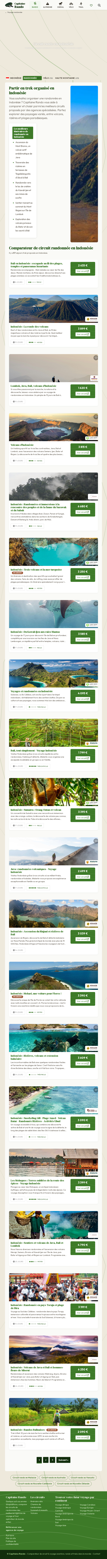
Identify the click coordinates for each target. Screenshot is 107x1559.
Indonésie (15, 78)
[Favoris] (96, 298)
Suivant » (63, 1460)
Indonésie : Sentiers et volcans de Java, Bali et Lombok (37, 1244)
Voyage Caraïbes (87, 1505)
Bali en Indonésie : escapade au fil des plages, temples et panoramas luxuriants (37, 265)
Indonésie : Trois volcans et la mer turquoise (36, 571)
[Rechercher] (99, 5)
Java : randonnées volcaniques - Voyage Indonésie (33, 870)
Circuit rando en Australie (53, 1477)
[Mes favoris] (91, 5)
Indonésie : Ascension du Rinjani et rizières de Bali (37, 933)
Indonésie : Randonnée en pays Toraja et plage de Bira (37, 1306)
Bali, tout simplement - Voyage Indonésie (34, 750)
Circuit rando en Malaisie (24, 1477)
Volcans (34, 1513)
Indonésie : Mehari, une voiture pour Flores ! (36, 995)
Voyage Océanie (87, 1513)
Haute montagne (67, 78)
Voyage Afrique (62, 1505)
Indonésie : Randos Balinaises (33, 1429)
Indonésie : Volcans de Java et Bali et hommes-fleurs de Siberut (37, 1369)
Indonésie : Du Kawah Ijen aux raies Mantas (35, 632)
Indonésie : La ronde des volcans (29, 326)
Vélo (48, 78)
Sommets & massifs (39, 1510)
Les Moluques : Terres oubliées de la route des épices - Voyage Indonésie (37, 1182)
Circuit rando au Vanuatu (82, 1477)
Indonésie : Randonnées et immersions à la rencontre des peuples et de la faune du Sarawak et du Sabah (38, 507)
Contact (96, 1554)
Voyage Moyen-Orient (90, 1510)
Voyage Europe (86, 1507)
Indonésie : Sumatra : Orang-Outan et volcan (36, 810)
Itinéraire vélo (37, 1501)
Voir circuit (82, 271)
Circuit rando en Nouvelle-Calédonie (35, 1483)
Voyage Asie (60, 1525)
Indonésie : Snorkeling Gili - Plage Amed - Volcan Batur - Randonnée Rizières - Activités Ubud (38, 1119)
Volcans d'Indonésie (22, 445)
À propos (10, 1535)
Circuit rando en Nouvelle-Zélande (73, 1483)
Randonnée (32, 78)
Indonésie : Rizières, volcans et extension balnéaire (34, 1057)
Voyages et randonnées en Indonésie (32, 691)
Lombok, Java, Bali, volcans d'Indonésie (33, 386)
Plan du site (11, 1538)
